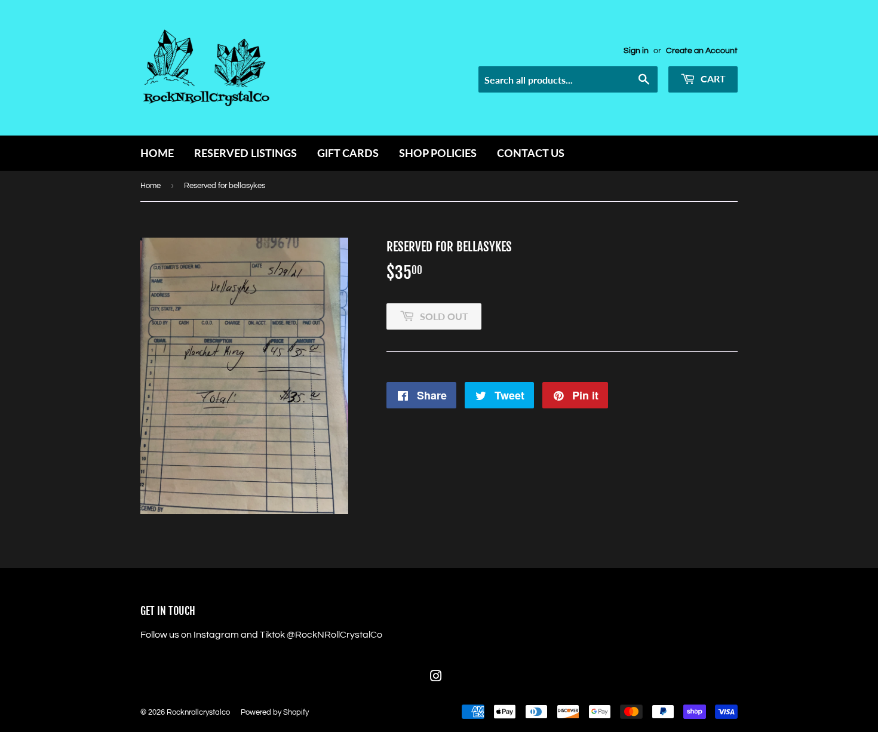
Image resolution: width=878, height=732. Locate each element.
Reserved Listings (245, 152)
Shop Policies (438, 152)
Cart (712, 78)
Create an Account (702, 51)
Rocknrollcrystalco (198, 712)
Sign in (636, 51)
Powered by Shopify (275, 712)
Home (157, 152)
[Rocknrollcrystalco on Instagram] (436, 677)
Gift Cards (348, 152)
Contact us (530, 152)
